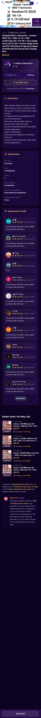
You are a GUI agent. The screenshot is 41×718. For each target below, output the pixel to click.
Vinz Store (19, 431)
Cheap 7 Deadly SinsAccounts (19, 489)
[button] (20, 14)
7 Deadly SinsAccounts (20, 484)
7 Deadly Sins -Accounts (17, 32)
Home (4, 32)
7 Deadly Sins (17, 421)
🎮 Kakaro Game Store (23, 63)
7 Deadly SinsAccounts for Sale (25, 487)
